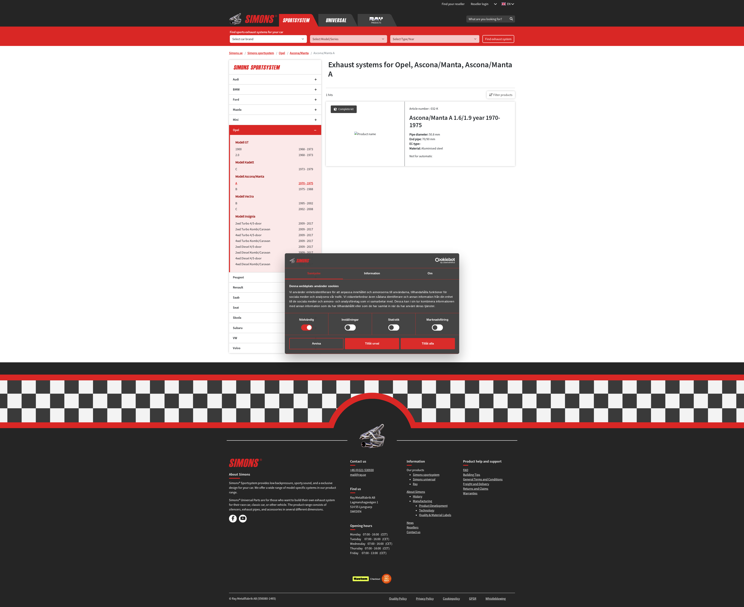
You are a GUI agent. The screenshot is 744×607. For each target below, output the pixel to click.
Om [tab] (430, 273)
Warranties (470, 493)
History (417, 496)
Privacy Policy (425, 598)
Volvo (236, 348)
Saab (236, 297)
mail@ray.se (358, 475)
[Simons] (253, 19)
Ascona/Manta (299, 53)
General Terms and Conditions (483, 479)
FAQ (465, 470)
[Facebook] (233, 521)
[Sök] (511, 19)
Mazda (237, 109)
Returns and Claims (475, 488)
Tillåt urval (372, 343)
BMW (236, 89)
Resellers (412, 527)
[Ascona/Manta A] (275, 67)
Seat (236, 307)
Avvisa (316, 343)
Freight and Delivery (476, 484)
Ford (236, 99)
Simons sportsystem (260, 53)
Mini (236, 120)
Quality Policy (398, 598)
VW (235, 338)
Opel (282, 53)
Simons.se (236, 53)
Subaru (238, 328)
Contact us (413, 532)
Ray (415, 484)
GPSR (472, 598)
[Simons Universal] (338, 19)
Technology (426, 510)
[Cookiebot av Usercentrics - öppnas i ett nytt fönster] (438, 260)
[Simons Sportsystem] (298, 19)
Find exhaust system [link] (498, 39)
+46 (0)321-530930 (362, 470)
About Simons (416, 492)
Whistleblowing (496, 598)
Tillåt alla (428, 343)
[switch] (350, 327)
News (410, 523)
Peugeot (238, 277)
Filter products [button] (502, 95)
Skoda (237, 317)
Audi (236, 79)
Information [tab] (372, 273)
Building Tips (471, 475)
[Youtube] (243, 521)
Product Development (433, 506)
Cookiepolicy (451, 598)
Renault (238, 287)
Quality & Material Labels (435, 515)
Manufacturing (422, 501)
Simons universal (424, 479)
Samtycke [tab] (314, 273)
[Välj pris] (495, 4)
